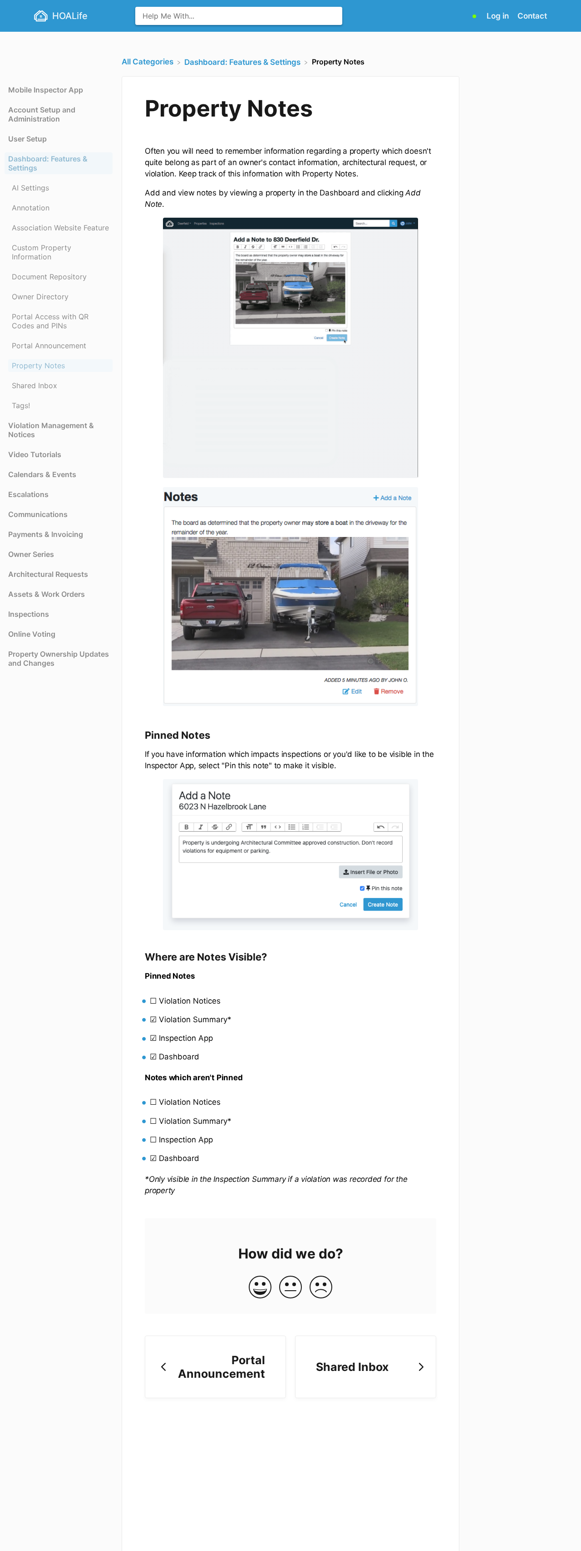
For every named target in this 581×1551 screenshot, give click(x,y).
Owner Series (31, 554)
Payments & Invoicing (45, 534)
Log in (499, 15)
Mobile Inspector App (45, 89)
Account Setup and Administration (41, 114)
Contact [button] (532, 15)
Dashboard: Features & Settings (48, 163)
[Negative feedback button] (321, 1287)
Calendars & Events (42, 474)
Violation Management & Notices (51, 430)
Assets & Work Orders (46, 594)
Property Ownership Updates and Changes (58, 658)
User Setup (27, 138)
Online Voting (31, 634)
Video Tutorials (34, 454)
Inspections (28, 614)
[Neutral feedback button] (290, 1287)
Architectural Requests (48, 574)
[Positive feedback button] (260, 1287)
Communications (38, 514)
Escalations (28, 494)
